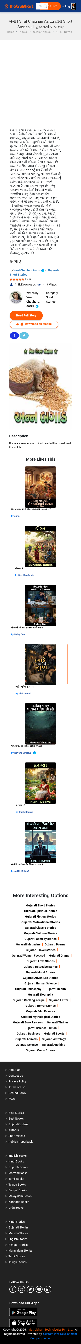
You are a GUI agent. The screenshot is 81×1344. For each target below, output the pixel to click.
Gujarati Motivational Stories (40, 922)
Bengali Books (18, 1190)
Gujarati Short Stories (40, 905)
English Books (18, 1155)
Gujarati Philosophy (28, 989)
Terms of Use (17, 1087)
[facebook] (12, 1289)
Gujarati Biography (40, 994)
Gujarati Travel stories (40, 950)
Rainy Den (19, 634)
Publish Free (49, 6)
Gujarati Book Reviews (28, 1022)
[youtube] (39, 1289)
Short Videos (17, 1136)
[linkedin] (47, 1289)
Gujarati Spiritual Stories (40, 911)
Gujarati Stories (18, 1227)
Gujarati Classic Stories (40, 927)
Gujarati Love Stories (41, 961)
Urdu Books (16, 1207)
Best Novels (16, 1118)
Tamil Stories (17, 1256)
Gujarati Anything (53, 1044)
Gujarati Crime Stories (40, 1050)
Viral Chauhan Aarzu (27, 270)
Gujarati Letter (58, 1000)
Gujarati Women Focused (28, 955)
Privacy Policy (17, 1081)
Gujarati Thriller (57, 1022)
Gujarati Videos (18, 1124)
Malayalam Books (20, 1196)
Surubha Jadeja (26, 575)
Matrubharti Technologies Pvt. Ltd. (51, 1329)
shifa (17, 516)
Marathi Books (18, 1173)
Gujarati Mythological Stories (40, 1016)
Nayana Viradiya (23, 753)
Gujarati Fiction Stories (40, 916)
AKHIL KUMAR (21, 871)
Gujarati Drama (59, 955)
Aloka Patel (25, 693)
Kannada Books (19, 1202)
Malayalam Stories (20, 1250)
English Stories (18, 1239)
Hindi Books (16, 1161)
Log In (69, 6)
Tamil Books (16, 1178)
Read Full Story (26, 315)
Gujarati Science (27, 1044)
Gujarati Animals (26, 1039)
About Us (14, 1069)
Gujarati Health (55, 989)
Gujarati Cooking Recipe (29, 1000)
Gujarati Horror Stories (41, 1005)
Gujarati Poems (55, 944)
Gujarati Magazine (28, 944)
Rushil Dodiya (26, 812)
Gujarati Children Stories (40, 933)
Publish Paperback (21, 1141)
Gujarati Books (18, 1167)
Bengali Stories (18, 1244)
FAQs (12, 1098)
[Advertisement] (40, 82)
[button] (45, 6)
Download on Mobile (38, 324)
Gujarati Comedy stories (40, 938)
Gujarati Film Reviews (40, 1011)
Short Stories (50, 299)
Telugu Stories (18, 1262)
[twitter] (30, 1289)
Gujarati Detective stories (41, 966)
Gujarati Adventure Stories (40, 977)
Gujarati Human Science (41, 983)
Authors (14, 1130)
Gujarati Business (28, 1033)
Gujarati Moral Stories (40, 972)
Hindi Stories (17, 1221)
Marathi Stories (18, 1233)
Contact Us (16, 1075)
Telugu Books (17, 1184)
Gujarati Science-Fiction (41, 1028)
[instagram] (21, 1289)
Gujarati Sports (54, 1033)
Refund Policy (17, 1093)
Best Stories (16, 1112)
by (12, 516)
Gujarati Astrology (54, 1039)
